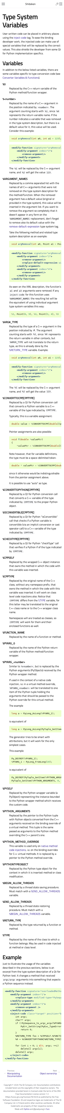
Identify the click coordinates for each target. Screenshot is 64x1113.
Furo (47, 1109)
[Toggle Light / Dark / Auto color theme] (57, 4)
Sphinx (26, 1109)
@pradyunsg (38, 1109)
